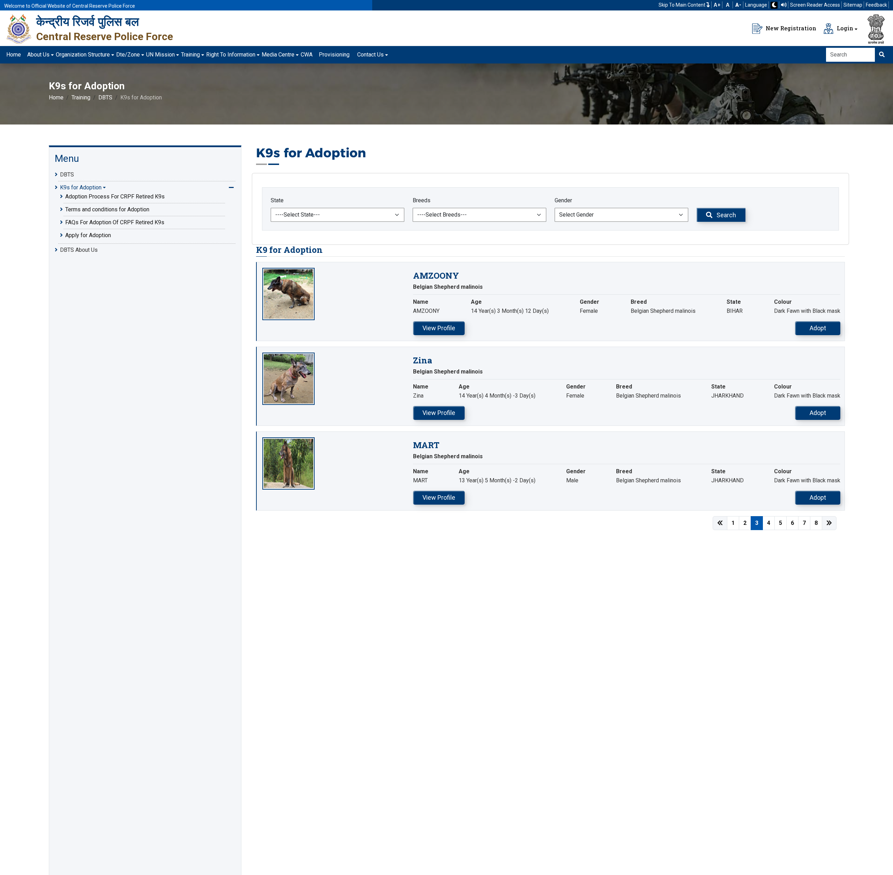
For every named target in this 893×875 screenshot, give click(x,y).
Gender (563, 200)
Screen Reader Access (815, 5)
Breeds (421, 200)
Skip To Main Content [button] (682, 5)
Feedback (876, 5)
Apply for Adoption (88, 235)
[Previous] (720, 523)
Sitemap (852, 5)
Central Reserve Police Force (104, 36)
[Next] (829, 523)
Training (190, 54)
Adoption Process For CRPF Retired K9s (115, 196)
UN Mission (160, 54)
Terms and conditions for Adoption (107, 209)
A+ (717, 4)
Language (756, 4)
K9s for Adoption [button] (81, 187)
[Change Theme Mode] (774, 5)
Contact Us (370, 54)
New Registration (790, 28)
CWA (307, 54)
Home (13, 54)
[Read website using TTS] (784, 4)
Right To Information (230, 54)
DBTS (105, 97)
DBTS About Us (79, 250)
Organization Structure (83, 54)
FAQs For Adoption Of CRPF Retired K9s (114, 222)
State (277, 200)
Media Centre (278, 54)
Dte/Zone (128, 54)
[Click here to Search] (882, 55)
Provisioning (334, 54)
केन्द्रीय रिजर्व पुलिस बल (87, 21)
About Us (38, 54)
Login (844, 28)
